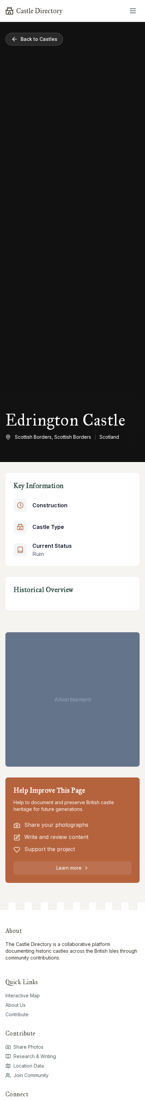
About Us (15, 1005)
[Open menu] (133, 11)
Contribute (17, 1014)
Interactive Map (22, 995)
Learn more (69, 868)
